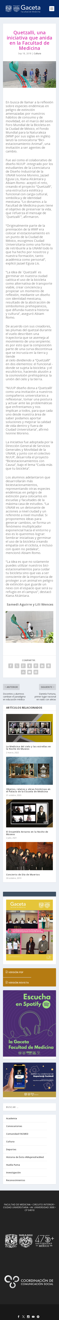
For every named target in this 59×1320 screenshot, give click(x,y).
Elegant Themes (28, 1308)
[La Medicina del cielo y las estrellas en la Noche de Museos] (29, 728)
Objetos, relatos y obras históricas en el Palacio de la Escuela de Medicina (28, 790)
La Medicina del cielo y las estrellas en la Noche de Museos (28, 747)
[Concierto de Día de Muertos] (29, 856)
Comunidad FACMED (17, 1133)
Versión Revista (18, 982)
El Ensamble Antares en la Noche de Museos (27, 833)
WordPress (29, 1312)
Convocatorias (14, 1126)
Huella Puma (13, 1164)
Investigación (13, 1172)
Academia (11, 1118)
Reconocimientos (15, 1180)
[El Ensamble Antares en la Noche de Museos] (29, 813)
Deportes (11, 1149)
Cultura (37, 53)
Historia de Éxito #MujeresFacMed (25, 1157)
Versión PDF (15, 972)
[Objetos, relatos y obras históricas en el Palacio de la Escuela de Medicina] (29, 771)
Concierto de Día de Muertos (23, 874)
